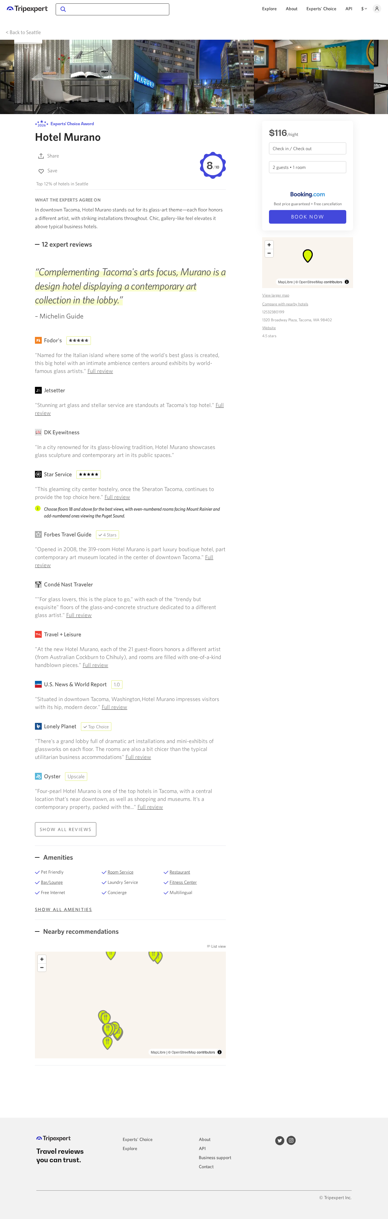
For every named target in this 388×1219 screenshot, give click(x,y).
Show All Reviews (65, 829)
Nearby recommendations (80, 931)
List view (218, 946)
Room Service (120, 871)
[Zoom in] (42, 959)
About (291, 8)
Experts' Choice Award (72, 123)
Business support (215, 1157)
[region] (130, 1005)
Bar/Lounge (52, 882)
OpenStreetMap (184, 1052)
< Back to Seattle (23, 32)
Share (53, 156)
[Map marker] (105, 1019)
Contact (206, 1166)
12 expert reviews (67, 244)
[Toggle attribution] (219, 1052)
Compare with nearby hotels (285, 304)
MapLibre (158, 1052)
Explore (269, 8)
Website (269, 328)
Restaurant (180, 871)
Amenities (57, 857)
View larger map (275, 295)
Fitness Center (183, 882)
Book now (307, 217)
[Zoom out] (42, 967)
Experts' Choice (321, 8)
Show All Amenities (63, 909)
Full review (100, 371)
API (348, 8)
